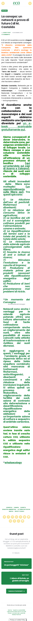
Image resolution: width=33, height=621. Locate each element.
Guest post (7, 32)
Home (10, 610)
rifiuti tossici (19, 511)
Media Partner (16, 614)
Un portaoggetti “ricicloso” (16, 565)
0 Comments (6, 34)
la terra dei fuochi (24, 509)
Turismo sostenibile (19, 610)
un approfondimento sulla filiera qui (16, 189)
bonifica (9, 507)
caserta (23, 507)
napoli (11, 511)
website (16, 553)
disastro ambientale (9, 509)
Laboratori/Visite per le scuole (16, 611)
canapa (16, 507)
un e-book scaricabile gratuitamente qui (16, 126)
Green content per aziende (16, 613)
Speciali (4, 10)
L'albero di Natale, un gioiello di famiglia (19, 579)
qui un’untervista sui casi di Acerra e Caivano (16, 166)
